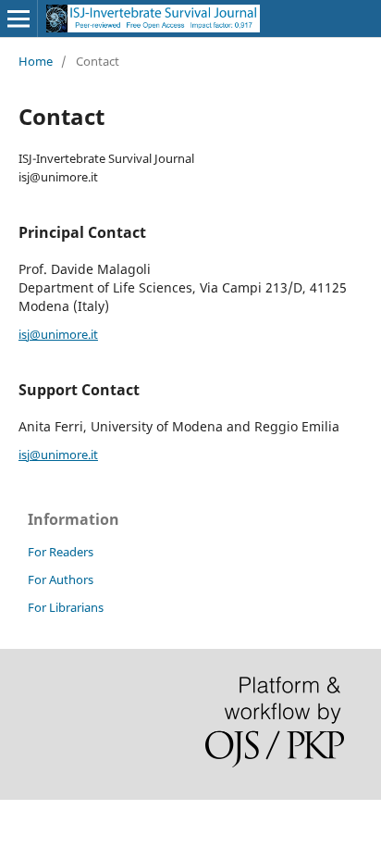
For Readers (60, 551)
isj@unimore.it (58, 334)
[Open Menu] (18, 18)
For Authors (60, 579)
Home (35, 61)
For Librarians (66, 607)
